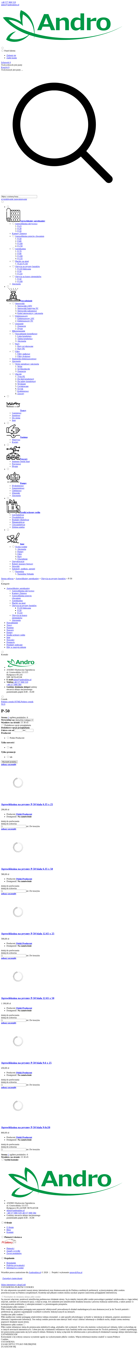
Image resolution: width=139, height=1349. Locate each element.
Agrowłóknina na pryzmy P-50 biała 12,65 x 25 (27, 933)
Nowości (10, 640)
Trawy (9, 625)
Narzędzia (19, 571)
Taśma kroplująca (24, 338)
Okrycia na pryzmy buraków (27, 266)
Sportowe (16, 415)
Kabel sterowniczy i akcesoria (30, 313)
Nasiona (10, 627)
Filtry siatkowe (23, 354)
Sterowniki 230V (24, 306)
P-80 (19, 241)
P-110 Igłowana (24, 269)
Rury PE (21, 349)
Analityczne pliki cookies (12, 1314)
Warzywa (16, 439)
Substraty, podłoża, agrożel (23, 569)
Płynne (15, 466)
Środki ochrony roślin (16, 635)
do (24, 730)
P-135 (20, 258)
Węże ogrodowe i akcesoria (27, 364)
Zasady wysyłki (13, 1251)
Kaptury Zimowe (19, 233)
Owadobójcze (18, 517)
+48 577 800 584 (14, 684)
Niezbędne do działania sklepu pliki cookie (22, 1297)
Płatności (10, 1248)
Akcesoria (16, 284)
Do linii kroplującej (25, 379)
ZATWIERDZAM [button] (9, 1334)
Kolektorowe (23, 391)
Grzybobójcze (18, 515)
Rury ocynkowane (25, 346)
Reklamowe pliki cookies (12, 1324)
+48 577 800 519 (8, 2)
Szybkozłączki (23, 369)
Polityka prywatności (16, 1265)
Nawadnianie (12, 623)
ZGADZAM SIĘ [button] (8, 1346)
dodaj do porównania (10, 821)
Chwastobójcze (18, 524)
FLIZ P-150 (22, 264)
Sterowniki (20, 303)
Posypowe (16, 464)
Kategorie (5, 584)
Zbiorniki (16, 493)
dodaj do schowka (9, 824)
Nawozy (10, 630)
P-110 (19, 274)
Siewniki (16, 566)
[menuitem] (65, 245)
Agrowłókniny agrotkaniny (18, 588)
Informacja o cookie (15, 1268)
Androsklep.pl (35, 1272)
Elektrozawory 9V (25, 321)
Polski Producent (24, 814)
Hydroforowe (18, 486)
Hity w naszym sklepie (16, 647)
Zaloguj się (11, 55)
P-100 (20, 243)
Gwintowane (23, 386)
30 (24, 722)
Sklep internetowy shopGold (13, 1284)
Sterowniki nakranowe (27, 311)
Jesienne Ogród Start (21, 461)
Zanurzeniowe (18, 488)
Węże (19, 366)
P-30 (19, 228)
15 (22, 722)
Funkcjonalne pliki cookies (12, 1307)
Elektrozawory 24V (25, 318)
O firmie (10, 1227)
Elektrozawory (21, 316)
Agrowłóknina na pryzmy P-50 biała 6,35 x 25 (27, 804)
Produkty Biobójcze (20, 520)
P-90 (19, 253)
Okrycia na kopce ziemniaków (28, 276)
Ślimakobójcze (18, 522)
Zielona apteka (18, 527)
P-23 (19, 226)
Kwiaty (15, 442)
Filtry (17, 351)
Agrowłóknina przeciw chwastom (29, 236)
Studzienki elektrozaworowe (24, 359)
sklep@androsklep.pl (10, 5)
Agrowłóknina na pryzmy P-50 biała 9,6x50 (25, 1127)
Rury (17, 344)
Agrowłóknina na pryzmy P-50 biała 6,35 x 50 (27, 868)
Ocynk (20, 389)
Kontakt (4, 654)
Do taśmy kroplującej (26, 381)
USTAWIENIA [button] (8, 1342)
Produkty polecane (15, 645)
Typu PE (21, 376)
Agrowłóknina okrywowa (26, 224)
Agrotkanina (20, 249)
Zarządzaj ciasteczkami (12, 1278)
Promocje (11, 642)
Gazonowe (16, 413)
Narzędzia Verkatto (25, 574)
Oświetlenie (22, 559)
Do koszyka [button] (34, 826)
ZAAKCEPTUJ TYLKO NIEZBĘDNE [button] (18, 1344)
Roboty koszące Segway (22, 564)
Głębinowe (16, 490)
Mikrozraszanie (18, 331)
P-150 (20, 246)
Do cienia (16, 418)
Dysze (20, 328)
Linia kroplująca (24, 336)
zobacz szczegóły (8, 764)
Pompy (20, 551)
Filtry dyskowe (23, 356)
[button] (6, 733)
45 (27, 722)
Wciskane (21, 384)
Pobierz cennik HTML (11, 702)
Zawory (20, 393)
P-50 (19, 231)
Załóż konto (12, 58)
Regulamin (11, 1263)
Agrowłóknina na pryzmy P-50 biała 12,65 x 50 (27, 998)
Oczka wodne (21, 547)
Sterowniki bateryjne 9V (27, 308)
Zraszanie (19, 323)
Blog (9, 1230)
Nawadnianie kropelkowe (26, 334)
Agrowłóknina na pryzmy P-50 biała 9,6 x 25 (26, 1062)
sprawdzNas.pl (76, 1272)
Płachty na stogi (22, 261)
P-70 (19, 251)
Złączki (18, 374)
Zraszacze (21, 326)
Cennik (4, 699)
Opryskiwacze (18, 561)
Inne (14, 420)
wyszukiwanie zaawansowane (14, 199)
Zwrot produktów (14, 1253)
